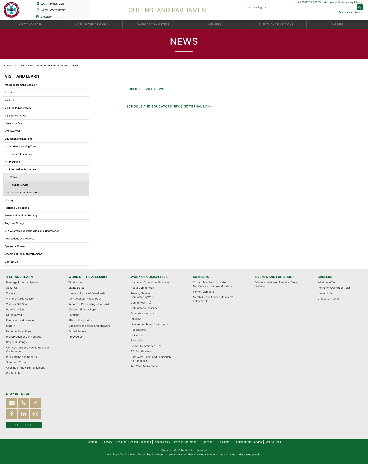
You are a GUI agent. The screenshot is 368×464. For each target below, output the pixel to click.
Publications (138, 329)
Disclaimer (224, 441)
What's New (75, 282)
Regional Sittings (15, 223)
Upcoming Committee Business (150, 282)
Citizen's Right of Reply (82, 309)
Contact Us (11, 261)
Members (201, 277)
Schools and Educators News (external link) (169, 106)
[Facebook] (11, 414)
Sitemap (92, 441)
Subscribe (137, 340)
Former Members (203, 291)
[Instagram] (36, 414)
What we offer (326, 282)
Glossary (107, 441)
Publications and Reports (19, 238)
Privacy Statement (185, 441)
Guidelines (137, 335)
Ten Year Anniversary (144, 366)
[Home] (11, 10)
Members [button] (214, 24)
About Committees (142, 287)
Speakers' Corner (15, 246)
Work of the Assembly (88, 277)
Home (7, 65)
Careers (325, 277)
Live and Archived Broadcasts (86, 293)
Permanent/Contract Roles (334, 287)
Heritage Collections (17, 207)
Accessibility (162, 441)
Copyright (207, 441)
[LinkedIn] (23, 414)
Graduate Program (329, 298)
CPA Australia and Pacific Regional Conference (32, 231)
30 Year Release (141, 351)
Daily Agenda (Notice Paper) (86, 298)
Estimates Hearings (142, 313)
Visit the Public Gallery (18, 108)
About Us (10, 92)
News (74, 65)
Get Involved (12, 130)
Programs (15, 161)
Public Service (20, 184)
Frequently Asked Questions (133, 441)
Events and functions (274, 277)
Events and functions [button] (276, 24)
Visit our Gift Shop (15, 115)
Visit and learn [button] (30, 24)
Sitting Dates (76, 287)
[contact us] (11, 402)
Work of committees (149, 277)
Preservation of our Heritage (22, 215)
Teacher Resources (20, 154)
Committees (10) (141, 302)
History (9, 200)
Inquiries (136, 318)
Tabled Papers (77, 331)
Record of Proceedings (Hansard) (89, 304)
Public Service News (145, 89)
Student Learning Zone (22, 146)
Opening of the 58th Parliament (23, 253)
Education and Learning (53, 65)
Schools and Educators (25, 192)
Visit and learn (24, 65)
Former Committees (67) (146, 346)
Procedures (75, 336)
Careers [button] (337, 24)
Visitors (9, 100)
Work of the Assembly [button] (92, 24)
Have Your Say (13, 123)
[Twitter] (36, 402)
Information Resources (22, 169)
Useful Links (273, 441)
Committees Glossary (144, 307)
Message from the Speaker (21, 84)
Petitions (73, 314)
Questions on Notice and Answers (89, 325)
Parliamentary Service (248, 441)
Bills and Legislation (80, 320)
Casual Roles (326, 293)
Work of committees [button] (153, 24)
